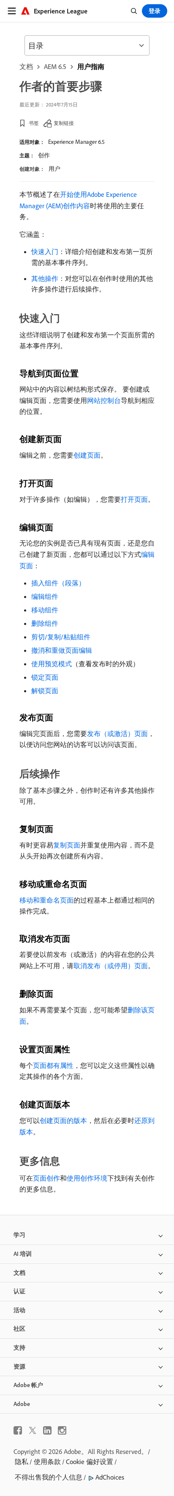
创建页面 (87, 455)
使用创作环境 (87, 1178)
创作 (44, 155)
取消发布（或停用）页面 (110, 965)
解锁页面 (44, 690)
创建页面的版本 (63, 1120)
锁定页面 (44, 677)
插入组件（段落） (58, 583)
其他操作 (44, 278)
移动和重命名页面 (46, 900)
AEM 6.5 (55, 66)
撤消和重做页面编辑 (61, 650)
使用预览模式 (51, 663)
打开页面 (134, 499)
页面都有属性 (53, 1065)
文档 (26, 66)
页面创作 (46, 1178)
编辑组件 (44, 596)
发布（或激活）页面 (117, 733)
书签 (34, 123)
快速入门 (44, 251)
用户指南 (90, 66)
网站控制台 (104, 400)
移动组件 (44, 610)
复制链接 (64, 123)
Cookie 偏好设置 (89, 1461)
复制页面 (66, 845)
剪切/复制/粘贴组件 (60, 637)
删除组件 (44, 623)
